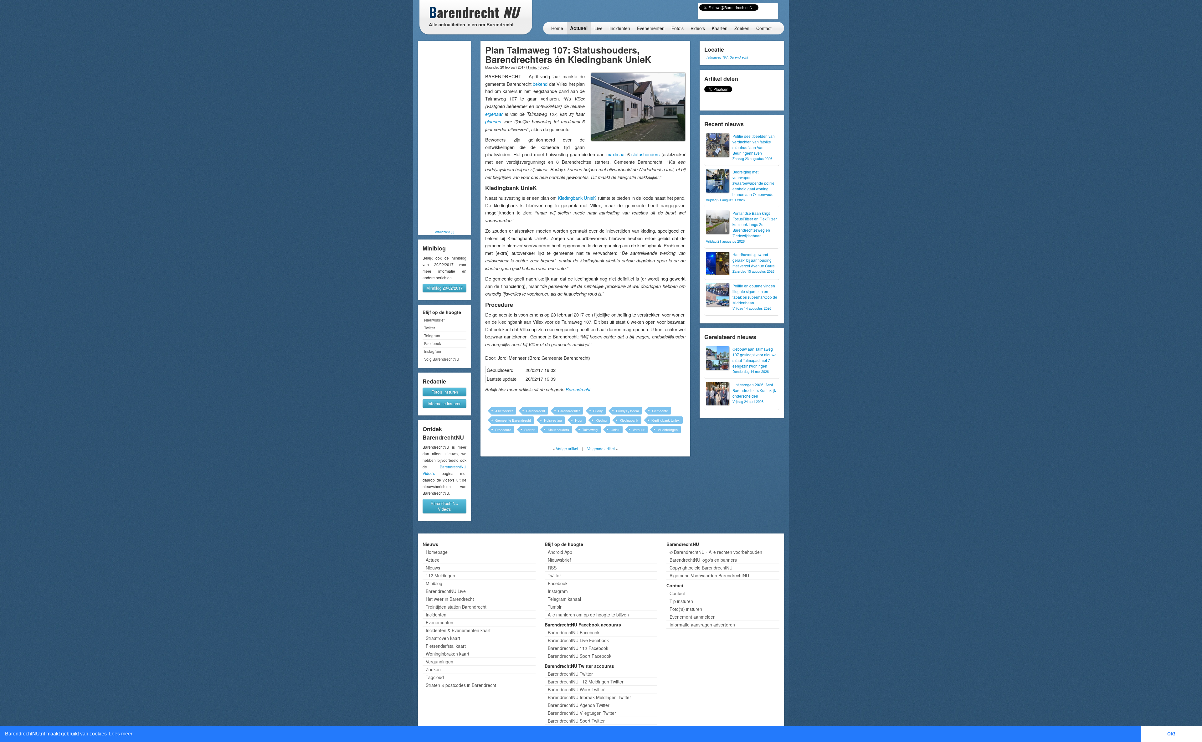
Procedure (503, 429)
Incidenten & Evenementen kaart (458, 630)
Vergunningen (439, 661)
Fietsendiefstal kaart (446, 646)
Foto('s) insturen (686, 609)
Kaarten (719, 28)
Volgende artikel (601, 448)
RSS (552, 567)
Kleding (601, 420)
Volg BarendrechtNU (441, 359)
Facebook (432, 343)
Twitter (429, 327)
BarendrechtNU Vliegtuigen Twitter (582, 713)
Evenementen (651, 28)
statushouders (645, 154)
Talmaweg (590, 429)
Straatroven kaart (443, 638)
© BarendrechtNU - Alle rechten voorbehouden (716, 552)
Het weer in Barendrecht (450, 599)
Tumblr (555, 607)
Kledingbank (629, 420)
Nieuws (433, 567)
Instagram (432, 351)
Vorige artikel (567, 448)
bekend (540, 83)
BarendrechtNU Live (446, 591)
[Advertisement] (444, 135)
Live (598, 28)
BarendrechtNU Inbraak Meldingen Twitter (589, 697)
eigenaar (494, 114)
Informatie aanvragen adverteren (702, 624)
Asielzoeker (504, 410)
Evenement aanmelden (693, 617)
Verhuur (639, 429)
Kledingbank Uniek (665, 420)
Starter (529, 429)
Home (557, 28)
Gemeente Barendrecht (513, 420)
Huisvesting (553, 420)
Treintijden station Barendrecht (456, 607)
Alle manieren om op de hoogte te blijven (588, 614)
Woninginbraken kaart (447, 654)
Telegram (432, 335)
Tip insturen (681, 601)
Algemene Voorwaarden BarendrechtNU (709, 575)
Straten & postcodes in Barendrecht (461, 685)
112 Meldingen (440, 575)
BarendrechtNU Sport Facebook (579, 656)
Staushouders (558, 429)
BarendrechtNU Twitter (570, 674)
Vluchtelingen (668, 429)
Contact (764, 28)
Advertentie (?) (444, 231)
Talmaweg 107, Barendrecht (727, 57)
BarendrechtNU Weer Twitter (576, 689)
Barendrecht (578, 389)
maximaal (615, 154)
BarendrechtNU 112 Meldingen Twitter (586, 681)
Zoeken (741, 28)
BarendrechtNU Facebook (573, 632)
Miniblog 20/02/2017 (444, 288)
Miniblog (434, 583)
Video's (698, 28)
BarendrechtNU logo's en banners (703, 560)
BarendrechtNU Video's (444, 506)
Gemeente (660, 410)
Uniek (615, 429)
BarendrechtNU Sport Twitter (576, 721)
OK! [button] (1171, 733)
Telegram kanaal (564, 599)
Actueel (579, 28)
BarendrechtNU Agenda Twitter (578, 705)
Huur (579, 420)
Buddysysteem (627, 410)
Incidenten (619, 28)
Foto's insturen (444, 392)
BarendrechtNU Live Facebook (578, 640)
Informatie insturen (444, 403)
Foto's (677, 28)
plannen (493, 121)
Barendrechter (569, 410)
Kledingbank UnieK (577, 197)
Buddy (598, 410)
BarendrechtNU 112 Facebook (578, 648)
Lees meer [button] (120, 733)
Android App (560, 552)
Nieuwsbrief (434, 319)
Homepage (437, 552)
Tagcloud (435, 677)
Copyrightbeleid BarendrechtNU (701, 567)
